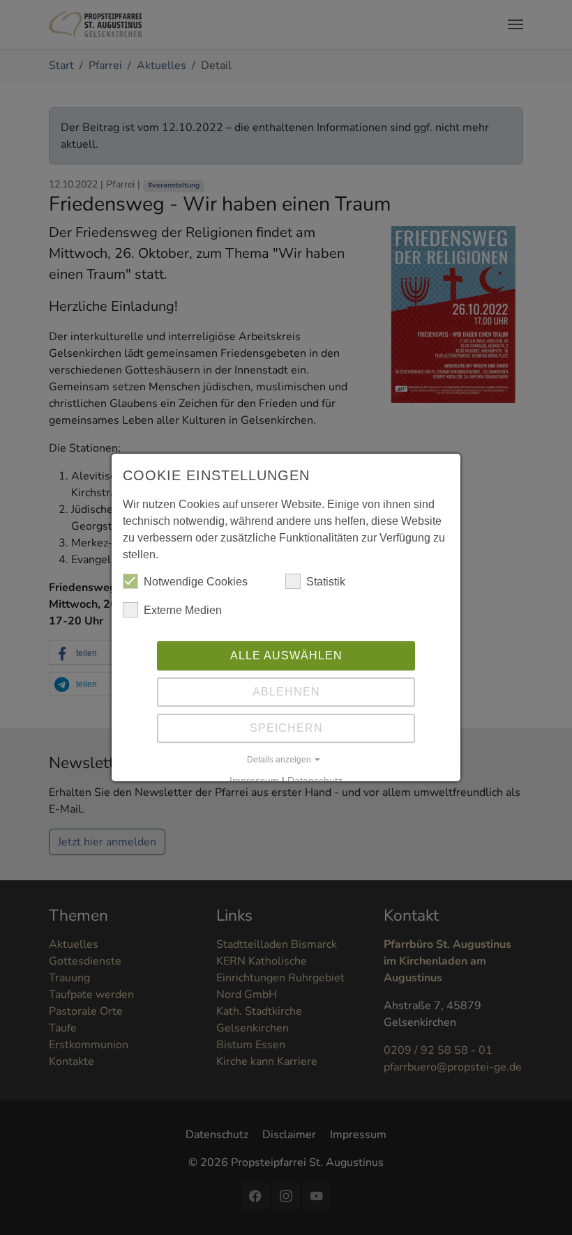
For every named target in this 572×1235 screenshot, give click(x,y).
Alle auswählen (286, 655)
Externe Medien (183, 610)
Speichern (286, 728)
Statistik (325, 582)
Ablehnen (286, 692)
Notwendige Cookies (196, 582)
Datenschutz (315, 780)
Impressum (254, 780)
